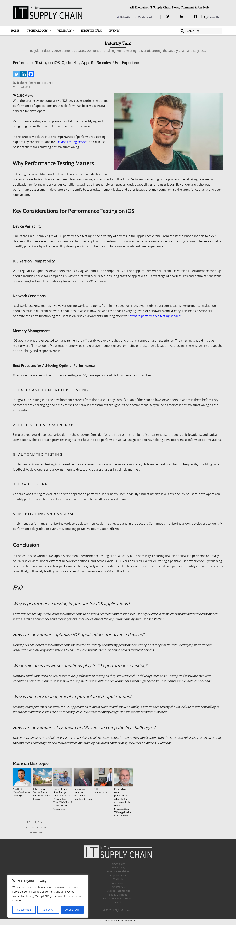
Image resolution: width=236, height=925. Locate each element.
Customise (24, 909)
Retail (118, 902)
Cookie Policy (118, 867)
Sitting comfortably (100, 790)
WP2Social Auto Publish (111, 920)
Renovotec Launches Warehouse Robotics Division (83, 794)
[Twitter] (168, 16)
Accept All (72, 909)
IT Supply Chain (35, 822)
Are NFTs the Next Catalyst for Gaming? (22, 792)
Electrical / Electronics (118, 890)
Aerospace (118, 883)
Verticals (64, 31)
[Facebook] (196, 16)
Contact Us (213, 17)
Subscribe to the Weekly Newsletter (138, 17)
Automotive (118, 887)
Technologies (37, 31)
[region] (47, 896)
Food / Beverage (118, 894)
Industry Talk (91, 31)
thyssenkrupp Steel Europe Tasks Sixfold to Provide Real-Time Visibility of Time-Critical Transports (62, 799)
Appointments (118, 875)
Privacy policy (118, 863)
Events (114, 31)
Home (15, 31)
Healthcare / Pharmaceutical (118, 898)
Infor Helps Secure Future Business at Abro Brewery (41, 794)
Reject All (48, 909)
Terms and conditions (118, 871)
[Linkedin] (23, 74)
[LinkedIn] (182, 16)
